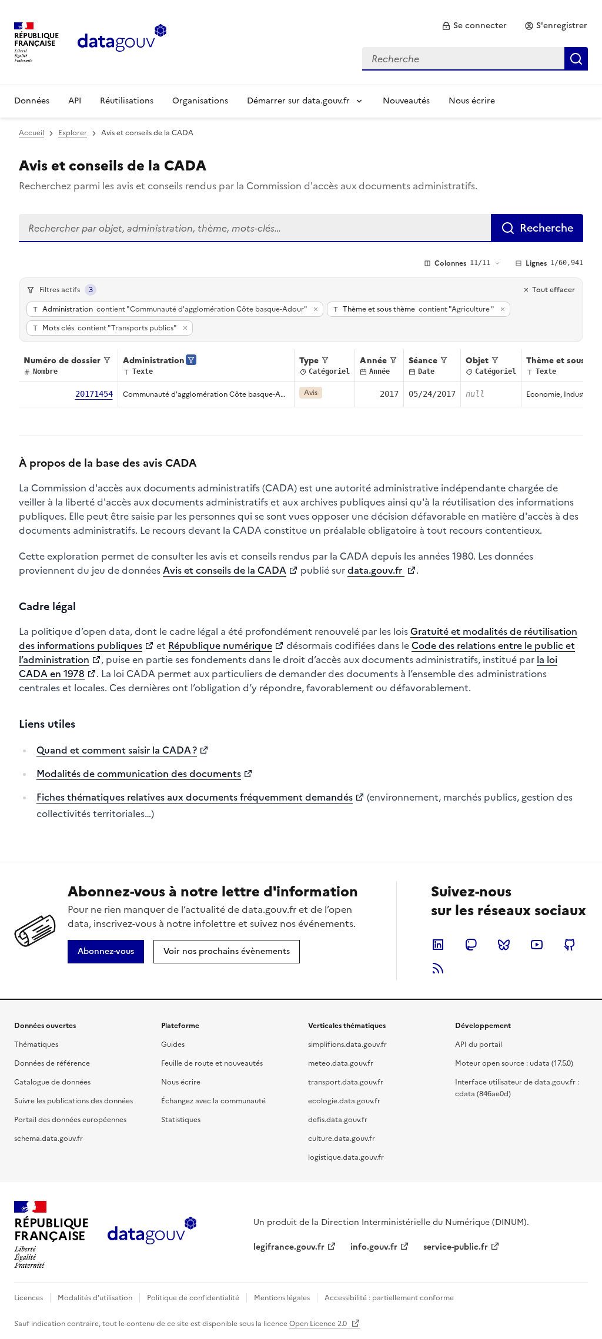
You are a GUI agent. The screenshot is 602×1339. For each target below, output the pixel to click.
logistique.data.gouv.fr (346, 1157)
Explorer (72, 133)
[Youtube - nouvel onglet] (537, 944)
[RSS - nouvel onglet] (438, 968)
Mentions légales (282, 1298)
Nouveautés (406, 101)
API (74, 101)
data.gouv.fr (375, 570)
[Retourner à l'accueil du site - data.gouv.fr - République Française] (152, 1235)
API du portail (478, 1044)
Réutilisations (126, 101)
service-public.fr (455, 1247)
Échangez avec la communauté (213, 1101)
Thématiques (36, 1044)
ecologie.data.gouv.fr (344, 1101)
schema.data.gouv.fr (48, 1138)
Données (31, 101)
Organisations (200, 101)
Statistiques (180, 1119)
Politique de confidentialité (193, 1298)
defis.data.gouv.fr (337, 1119)
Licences (28, 1298)
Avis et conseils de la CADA (224, 570)
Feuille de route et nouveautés (212, 1063)
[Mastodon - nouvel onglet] (471, 944)
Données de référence (52, 1063)
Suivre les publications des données (73, 1101)
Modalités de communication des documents (138, 773)
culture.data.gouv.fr (341, 1138)
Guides (173, 1044)
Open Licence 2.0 (319, 1323)
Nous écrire (472, 101)
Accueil (31, 133)
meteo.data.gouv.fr (340, 1063)
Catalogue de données (52, 1082)
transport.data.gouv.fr (345, 1082)
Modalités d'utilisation (95, 1298)
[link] (474, 26)
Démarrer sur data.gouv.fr (298, 101)
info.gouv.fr (373, 1247)
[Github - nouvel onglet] (569, 944)
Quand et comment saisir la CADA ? (116, 750)
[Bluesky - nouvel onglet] (504, 944)
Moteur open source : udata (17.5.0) (514, 1063)
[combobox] (475, 59)
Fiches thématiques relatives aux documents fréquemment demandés (194, 797)
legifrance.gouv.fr (289, 1247)
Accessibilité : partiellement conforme (389, 1298)
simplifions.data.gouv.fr (347, 1044)
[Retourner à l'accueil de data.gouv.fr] (122, 41)
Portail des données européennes (70, 1119)
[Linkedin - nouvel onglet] (438, 944)
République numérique (220, 645)
